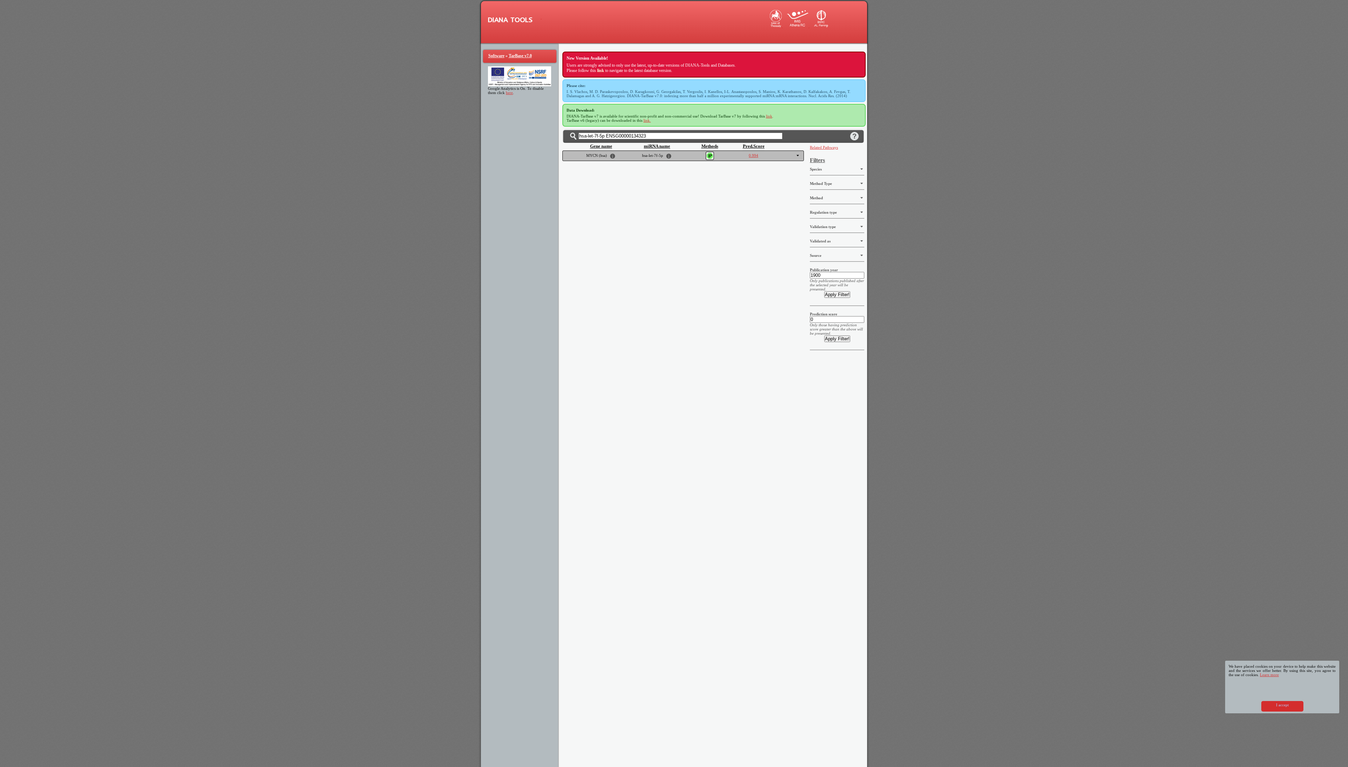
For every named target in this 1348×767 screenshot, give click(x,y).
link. (647, 120)
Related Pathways (824, 147)
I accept (1282, 705)
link (769, 116)
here (509, 93)
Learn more (1269, 675)
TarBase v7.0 (520, 55)
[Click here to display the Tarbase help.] (854, 136)
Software (496, 55)
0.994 (753, 155)
